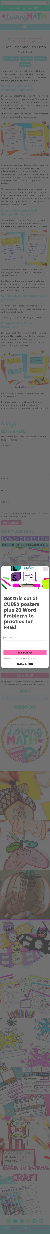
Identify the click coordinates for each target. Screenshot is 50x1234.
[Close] (45, 569)
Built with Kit (25, 664)
